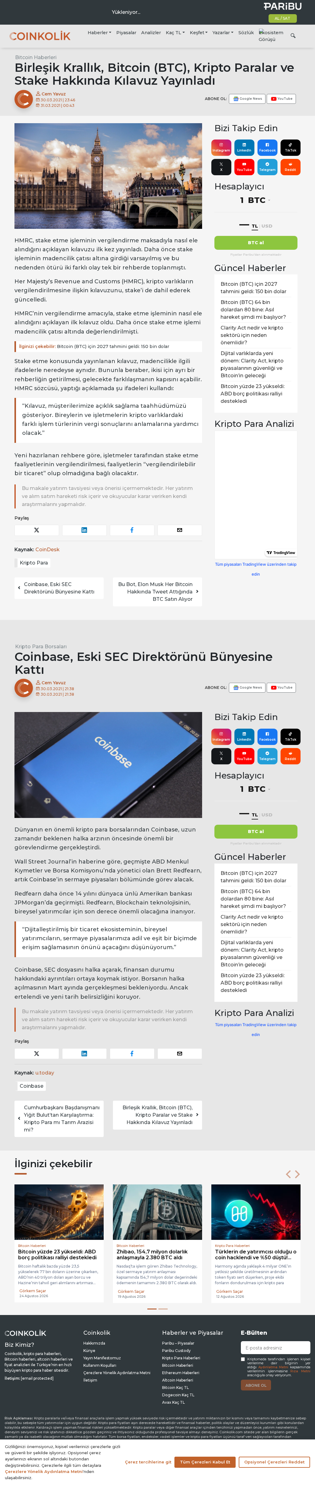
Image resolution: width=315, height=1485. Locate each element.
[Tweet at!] (37, 530)
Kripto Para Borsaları (41, 646)
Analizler (151, 32)
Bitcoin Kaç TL (175, 1387)
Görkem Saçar (32, 1291)
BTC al (256, 242)
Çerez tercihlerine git (148, 1461)
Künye (89, 1350)
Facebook (267, 150)
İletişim (90, 1380)
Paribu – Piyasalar (178, 1343)
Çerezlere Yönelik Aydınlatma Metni (116, 1372)
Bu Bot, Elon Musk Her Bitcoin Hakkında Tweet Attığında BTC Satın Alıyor (155, 591)
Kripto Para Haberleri (181, 1358)
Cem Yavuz (53, 94)
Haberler (98, 32)
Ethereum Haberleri (180, 1372)
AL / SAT (282, 18)
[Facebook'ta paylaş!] (132, 530)
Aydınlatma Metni (273, 1367)
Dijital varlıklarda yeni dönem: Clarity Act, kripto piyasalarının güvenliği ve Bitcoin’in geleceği (252, 364)
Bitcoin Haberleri (36, 57)
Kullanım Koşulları (99, 1365)
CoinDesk (47, 549)
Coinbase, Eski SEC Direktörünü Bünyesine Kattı (59, 588)
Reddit (290, 170)
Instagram (221, 150)
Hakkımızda (94, 1343)
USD (266, 226)
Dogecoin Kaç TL (178, 1395)
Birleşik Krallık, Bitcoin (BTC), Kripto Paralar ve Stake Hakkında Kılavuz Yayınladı (157, 1115)
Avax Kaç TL (173, 1402)
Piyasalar (126, 32)
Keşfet (197, 32)
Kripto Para (34, 563)
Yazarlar (221, 32)
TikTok (290, 150)
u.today (44, 1073)
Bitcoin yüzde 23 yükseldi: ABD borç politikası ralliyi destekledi (253, 393)
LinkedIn (244, 150)
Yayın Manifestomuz (102, 1358)
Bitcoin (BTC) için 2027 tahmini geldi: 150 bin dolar (94, 346)
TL (255, 226)
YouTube (244, 170)
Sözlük (246, 32)
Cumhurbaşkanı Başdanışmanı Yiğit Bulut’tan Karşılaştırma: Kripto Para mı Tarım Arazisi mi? (62, 1119)
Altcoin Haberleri (177, 1380)
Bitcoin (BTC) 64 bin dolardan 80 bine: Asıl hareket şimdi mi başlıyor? (253, 309)
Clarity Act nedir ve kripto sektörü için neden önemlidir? (252, 335)
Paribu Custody (176, 1350)
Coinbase (31, 1086)
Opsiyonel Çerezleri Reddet (274, 1461)
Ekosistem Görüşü (271, 36)
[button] (288, 1174)
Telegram (267, 170)
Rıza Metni (300, 1371)
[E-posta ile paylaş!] (180, 530)
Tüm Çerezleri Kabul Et (205, 1461)
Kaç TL (173, 32)
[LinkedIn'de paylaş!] (84, 530)
